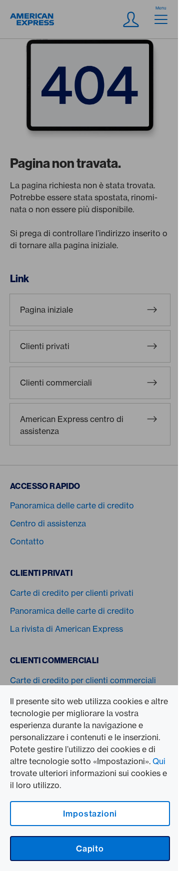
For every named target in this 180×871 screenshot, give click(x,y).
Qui (159, 761)
